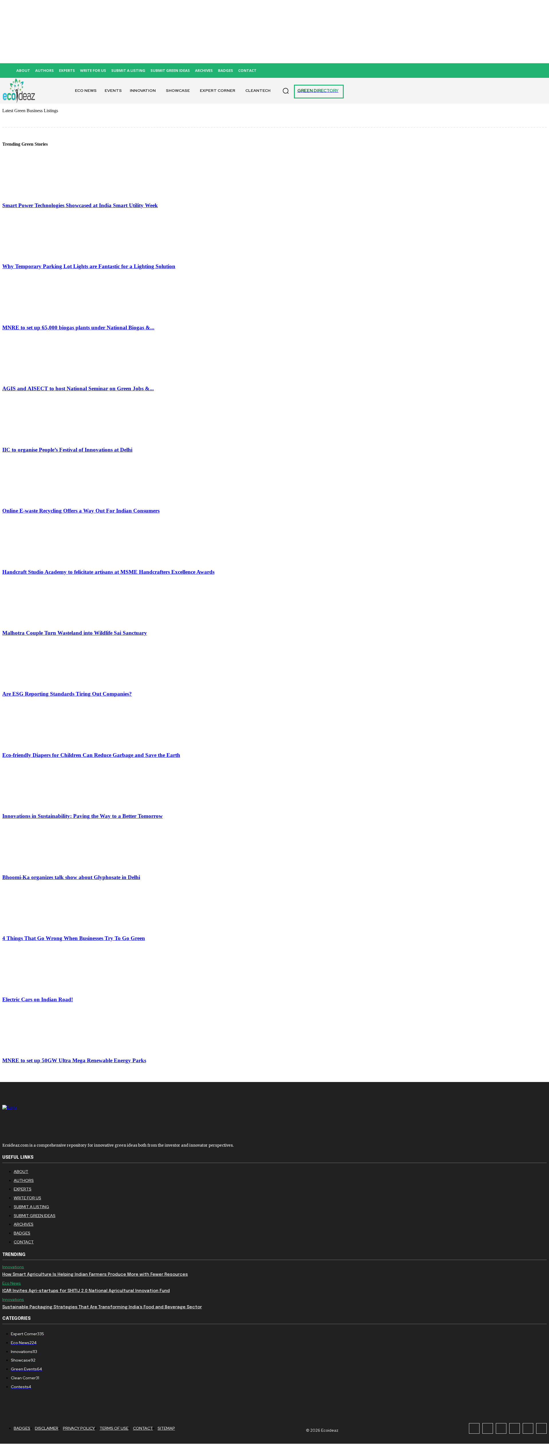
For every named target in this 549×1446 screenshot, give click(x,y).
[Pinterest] (514, 1428)
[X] (528, 1428)
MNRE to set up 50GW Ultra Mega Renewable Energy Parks (74, 1060)
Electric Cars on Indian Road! (37, 999)
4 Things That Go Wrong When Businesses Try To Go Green (73, 938)
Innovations (13, 1267)
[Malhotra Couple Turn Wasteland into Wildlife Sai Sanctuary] (33, 621)
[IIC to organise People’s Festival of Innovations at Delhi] (33, 438)
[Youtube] (541, 1428)
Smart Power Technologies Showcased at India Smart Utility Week (80, 205)
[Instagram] (487, 1428)
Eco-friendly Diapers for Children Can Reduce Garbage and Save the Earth (91, 755)
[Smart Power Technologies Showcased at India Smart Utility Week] (33, 194)
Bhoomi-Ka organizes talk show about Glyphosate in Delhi (71, 877)
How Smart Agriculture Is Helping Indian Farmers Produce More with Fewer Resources (95, 1274)
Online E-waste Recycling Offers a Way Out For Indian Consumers (81, 511)
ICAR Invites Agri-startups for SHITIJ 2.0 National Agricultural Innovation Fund (86, 1291)
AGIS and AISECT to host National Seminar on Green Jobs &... (78, 388)
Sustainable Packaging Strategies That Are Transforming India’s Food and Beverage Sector (102, 1307)
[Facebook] (474, 1428)
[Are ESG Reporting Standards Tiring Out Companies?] (33, 683)
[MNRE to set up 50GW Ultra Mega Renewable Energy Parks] (33, 1049)
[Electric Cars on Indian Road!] (33, 988)
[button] (285, 90)
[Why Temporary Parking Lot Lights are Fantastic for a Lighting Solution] (33, 255)
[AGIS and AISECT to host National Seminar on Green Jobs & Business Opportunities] (33, 377)
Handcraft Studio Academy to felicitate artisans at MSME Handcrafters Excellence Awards (108, 572)
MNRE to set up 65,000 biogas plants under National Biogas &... (78, 328)
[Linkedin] (501, 1428)
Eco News (11, 1283)
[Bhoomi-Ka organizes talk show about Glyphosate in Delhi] (33, 866)
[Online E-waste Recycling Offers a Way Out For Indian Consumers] (33, 499)
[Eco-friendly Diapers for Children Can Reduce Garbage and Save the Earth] (33, 743)
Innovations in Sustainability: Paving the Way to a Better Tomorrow (82, 816)
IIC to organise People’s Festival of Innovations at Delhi (67, 450)
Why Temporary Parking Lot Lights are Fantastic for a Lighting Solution (88, 266)
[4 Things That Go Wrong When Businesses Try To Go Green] (33, 927)
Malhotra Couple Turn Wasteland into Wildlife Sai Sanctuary (74, 633)
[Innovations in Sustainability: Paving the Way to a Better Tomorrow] (33, 805)
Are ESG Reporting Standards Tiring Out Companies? (67, 694)
